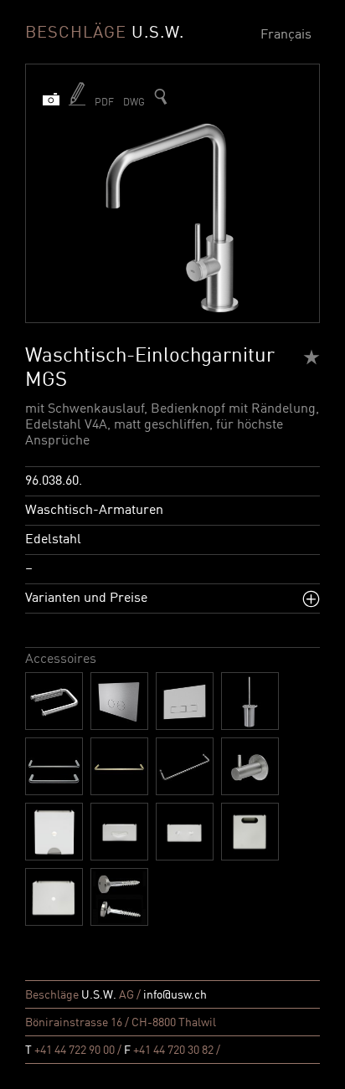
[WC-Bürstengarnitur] (250, 701)
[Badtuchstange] (54, 766)
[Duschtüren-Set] (185, 766)
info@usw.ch (175, 995)
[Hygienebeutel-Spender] (185, 831)
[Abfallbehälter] (54, 897)
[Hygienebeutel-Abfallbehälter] (250, 831)
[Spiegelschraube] (119, 897)
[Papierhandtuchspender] (54, 831)
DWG (134, 103)
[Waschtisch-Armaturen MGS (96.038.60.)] (160, 96)
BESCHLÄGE (104, 33)
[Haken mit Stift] (250, 766)
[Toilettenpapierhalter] (54, 701)
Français (286, 35)
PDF (104, 103)
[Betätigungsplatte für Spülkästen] (119, 701)
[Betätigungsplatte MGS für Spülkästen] (185, 701)
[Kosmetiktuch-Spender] (119, 831)
